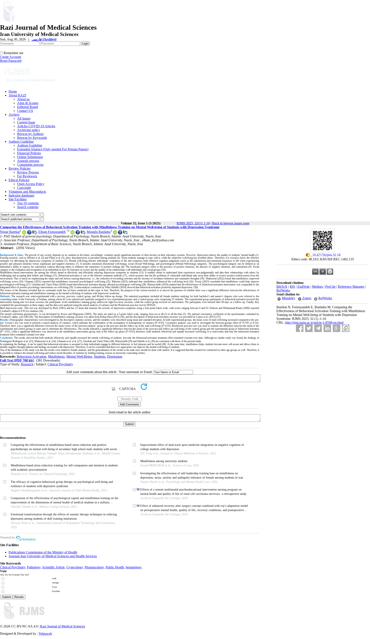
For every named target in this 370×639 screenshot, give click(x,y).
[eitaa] (345, 328)
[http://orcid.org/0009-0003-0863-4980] (24, 233)
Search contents (27, 207)
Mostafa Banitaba (98, 232)
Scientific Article (53, 567)
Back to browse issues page (230, 223)
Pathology (33, 567)
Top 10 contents (28, 203)
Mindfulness (56, 356)
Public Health (115, 567)
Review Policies (19, 168)
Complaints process (30, 164)
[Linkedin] (327, 328)
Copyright (24, 188)
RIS (292, 286)
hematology (133, 567)
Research (27, 364)
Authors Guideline (21, 141)
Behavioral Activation (31, 356)
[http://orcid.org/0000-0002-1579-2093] (115, 233)
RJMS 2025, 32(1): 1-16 (193, 223)
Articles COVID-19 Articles (36, 126)
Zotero (306, 298)
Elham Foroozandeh (52, 232)
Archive (14, 114)
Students (99, 356)
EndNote (303, 286)
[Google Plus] (336, 328)
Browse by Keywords (32, 137)
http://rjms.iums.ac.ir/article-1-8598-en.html (314, 322)
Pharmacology (94, 567)
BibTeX (281, 286)
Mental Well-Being (79, 356)
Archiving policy (28, 130)
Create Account (10, 57)
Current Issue (26, 122)
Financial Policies (29, 153)
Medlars (317, 286)
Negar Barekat (10, 232)
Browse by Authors (30, 134)
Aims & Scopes (27, 103)
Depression (114, 356)
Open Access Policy (30, 184)
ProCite (330, 286)
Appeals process (28, 161)
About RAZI (17, 95)
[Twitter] (309, 328)
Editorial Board (27, 107)
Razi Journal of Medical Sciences (62, 626)
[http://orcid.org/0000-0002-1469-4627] (72, 233)
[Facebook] (299, 328)
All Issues (23, 118)
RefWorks (283, 290)
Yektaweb (45, 633)
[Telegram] (318, 328)
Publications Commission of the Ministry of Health (43, 552)
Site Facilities (18, 199)
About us (23, 99)
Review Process (28, 172)
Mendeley (288, 298)
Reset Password (10, 60)
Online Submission (30, 157)
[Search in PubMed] (34, 233)
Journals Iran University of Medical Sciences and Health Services (53, 556)
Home (13, 91)
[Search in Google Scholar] (29, 233)
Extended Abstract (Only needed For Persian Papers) (52, 149)
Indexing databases (21, 195)
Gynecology (74, 567)
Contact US (25, 111)
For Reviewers (27, 176)
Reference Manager (351, 286)
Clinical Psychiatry (60, 364)
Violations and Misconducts (27, 191)
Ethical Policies (19, 180)
